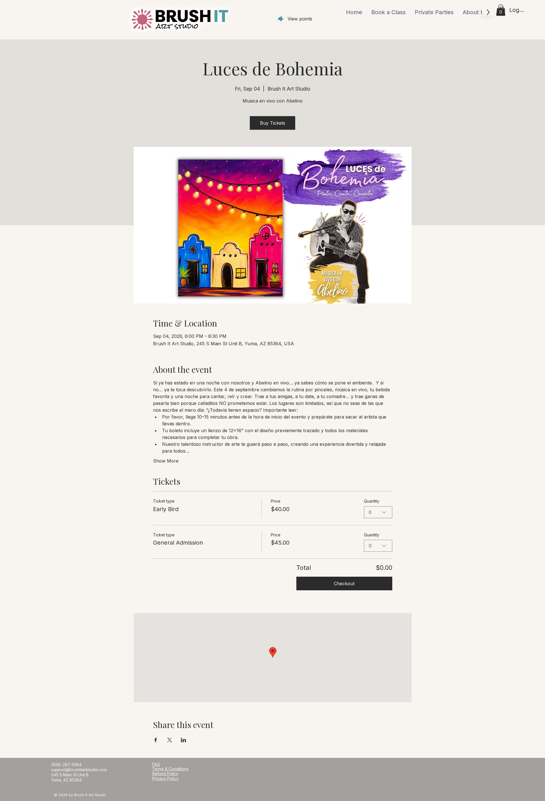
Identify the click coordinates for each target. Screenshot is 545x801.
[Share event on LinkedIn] (183, 740)
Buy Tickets (272, 123)
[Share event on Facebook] (155, 740)
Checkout (344, 583)
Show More (166, 461)
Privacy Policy (165, 778)
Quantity (371, 501)
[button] (501, 10)
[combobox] (378, 512)
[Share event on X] (169, 740)
